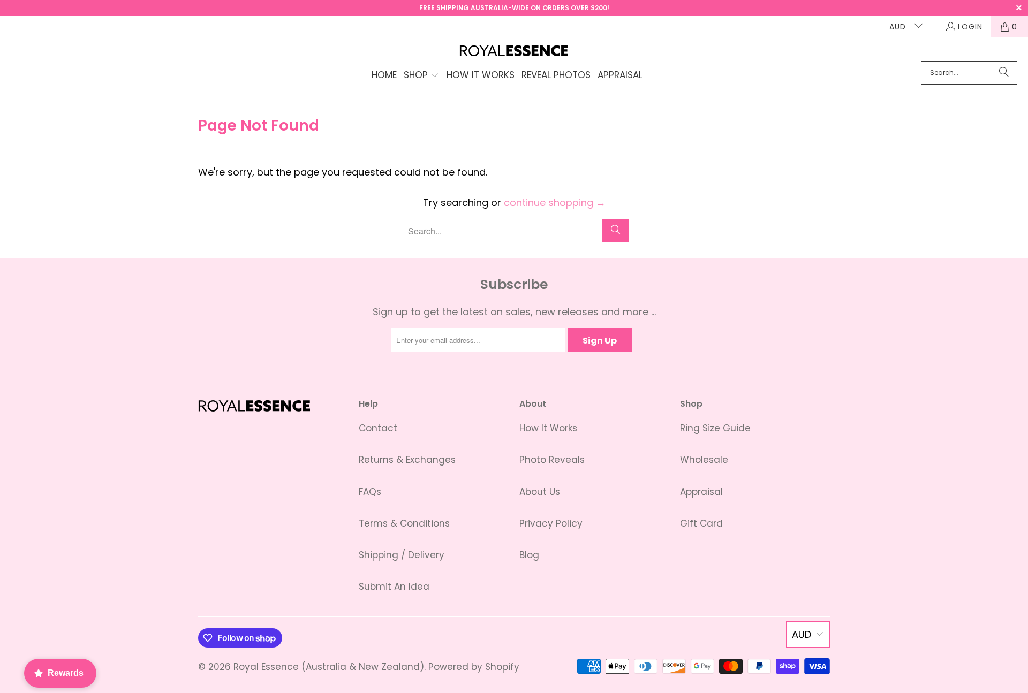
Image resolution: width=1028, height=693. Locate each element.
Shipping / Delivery (401, 555)
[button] (421, 76)
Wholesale (704, 459)
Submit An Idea (394, 586)
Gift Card (701, 523)
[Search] (1004, 73)
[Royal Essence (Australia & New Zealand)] (514, 52)
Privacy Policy (551, 523)
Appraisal (701, 491)
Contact (378, 428)
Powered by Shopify (473, 666)
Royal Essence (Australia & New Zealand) (328, 666)
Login (970, 26)
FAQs (370, 491)
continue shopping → (555, 202)
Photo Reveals (552, 459)
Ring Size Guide (715, 428)
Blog (529, 555)
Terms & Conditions (404, 523)
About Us (539, 491)
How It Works (548, 428)
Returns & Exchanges (407, 459)
